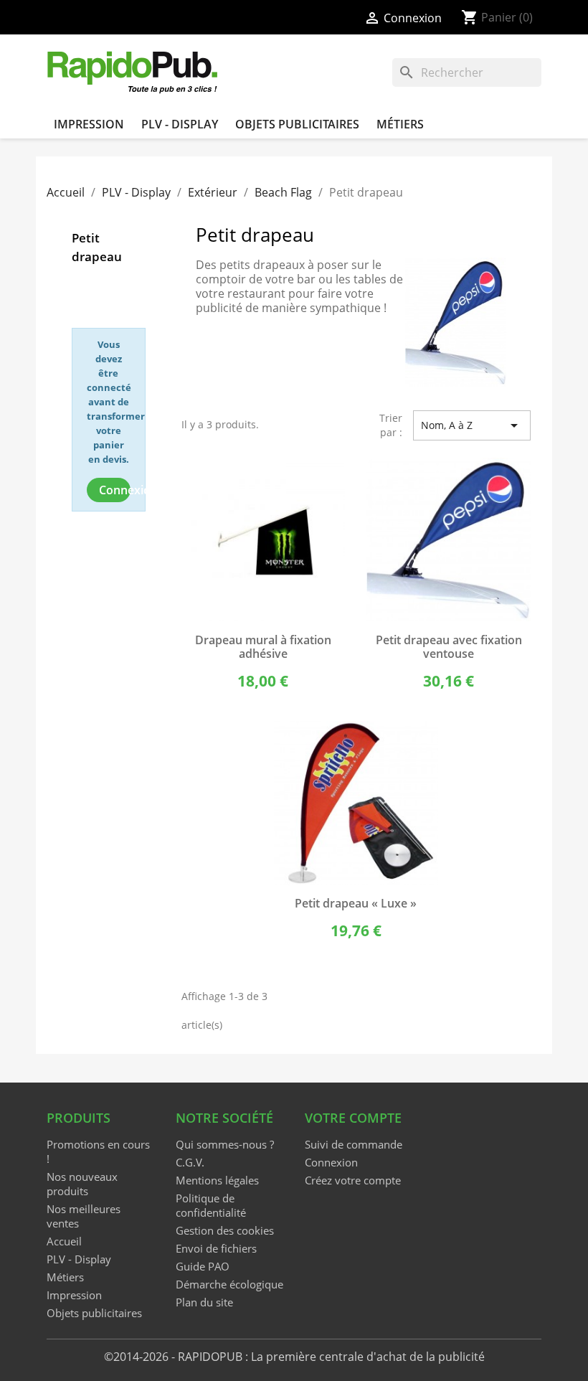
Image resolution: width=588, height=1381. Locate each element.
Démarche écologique (229, 1284)
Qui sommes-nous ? (225, 1144)
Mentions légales (217, 1180)
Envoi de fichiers (216, 1248)
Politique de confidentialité (211, 1205)
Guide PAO (202, 1266)
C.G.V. (190, 1162)
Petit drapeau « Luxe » (356, 903)
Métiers (400, 124)
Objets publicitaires (297, 124)
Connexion (115, 490)
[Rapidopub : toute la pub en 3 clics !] (133, 71)
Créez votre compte (353, 1180)
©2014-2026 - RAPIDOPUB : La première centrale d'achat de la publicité (294, 1356)
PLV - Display (179, 124)
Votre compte (353, 1117)
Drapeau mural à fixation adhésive (263, 647)
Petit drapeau (97, 247)
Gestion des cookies (225, 1230)
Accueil (64, 1241)
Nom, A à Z (472, 425)
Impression (89, 124)
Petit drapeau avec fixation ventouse (449, 647)
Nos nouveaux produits (82, 1183)
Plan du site (204, 1302)
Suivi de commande (353, 1144)
